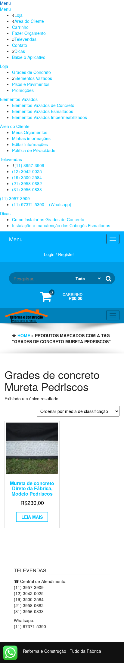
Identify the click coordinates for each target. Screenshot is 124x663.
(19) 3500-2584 (27, 177)
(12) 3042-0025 (27, 171)
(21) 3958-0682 (27, 183)
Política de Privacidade (33, 150)
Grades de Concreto (31, 72)
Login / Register (59, 254)
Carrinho (20, 27)
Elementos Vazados (33, 78)
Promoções (23, 90)
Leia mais (32, 517)
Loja (18, 15)
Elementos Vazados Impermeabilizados (49, 117)
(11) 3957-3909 (29, 165)
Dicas (19, 51)
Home (23, 335)
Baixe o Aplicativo (28, 57)
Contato (19, 45)
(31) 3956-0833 (27, 189)
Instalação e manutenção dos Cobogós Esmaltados (61, 225)
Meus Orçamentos (29, 132)
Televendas (25, 39)
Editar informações (30, 144)
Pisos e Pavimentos (30, 84)
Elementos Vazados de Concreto (43, 105)
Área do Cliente (29, 21)
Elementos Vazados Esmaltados (42, 111)
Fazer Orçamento (29, 33)
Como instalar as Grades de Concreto (48, 219)
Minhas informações (31, 138)
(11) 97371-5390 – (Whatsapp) (41, 204)
